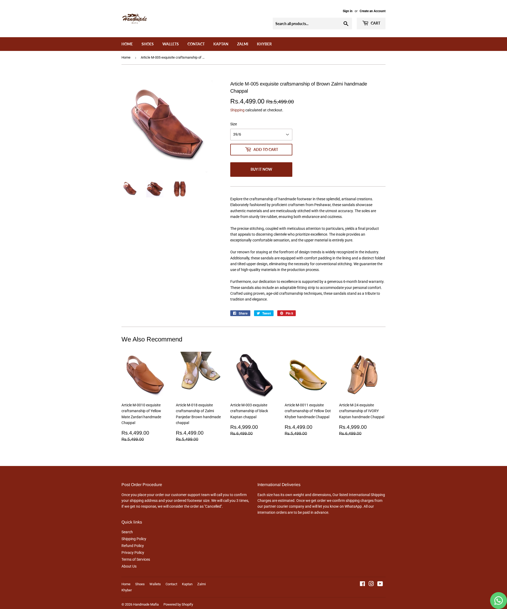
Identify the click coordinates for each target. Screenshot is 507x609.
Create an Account (373, 11)
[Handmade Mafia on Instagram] (371, 584)
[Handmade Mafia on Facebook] (362, 584)
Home (127, 44)
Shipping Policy (133, 539)
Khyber (264, 44)
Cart (375, 23)
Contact (196, 44)
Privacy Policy (132, 552)
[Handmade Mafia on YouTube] (380, 584)
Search (127, 532)
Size (233, 124)
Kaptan (220, 44)
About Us (129, 566)
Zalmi (242, 44)
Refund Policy (132, 546)
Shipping (237, 110)
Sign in (348, 11)
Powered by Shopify (178, 604)
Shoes (148, 44)
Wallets (170, 44)
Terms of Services (135, 559)
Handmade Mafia (146, 604)
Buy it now (261, 169)
